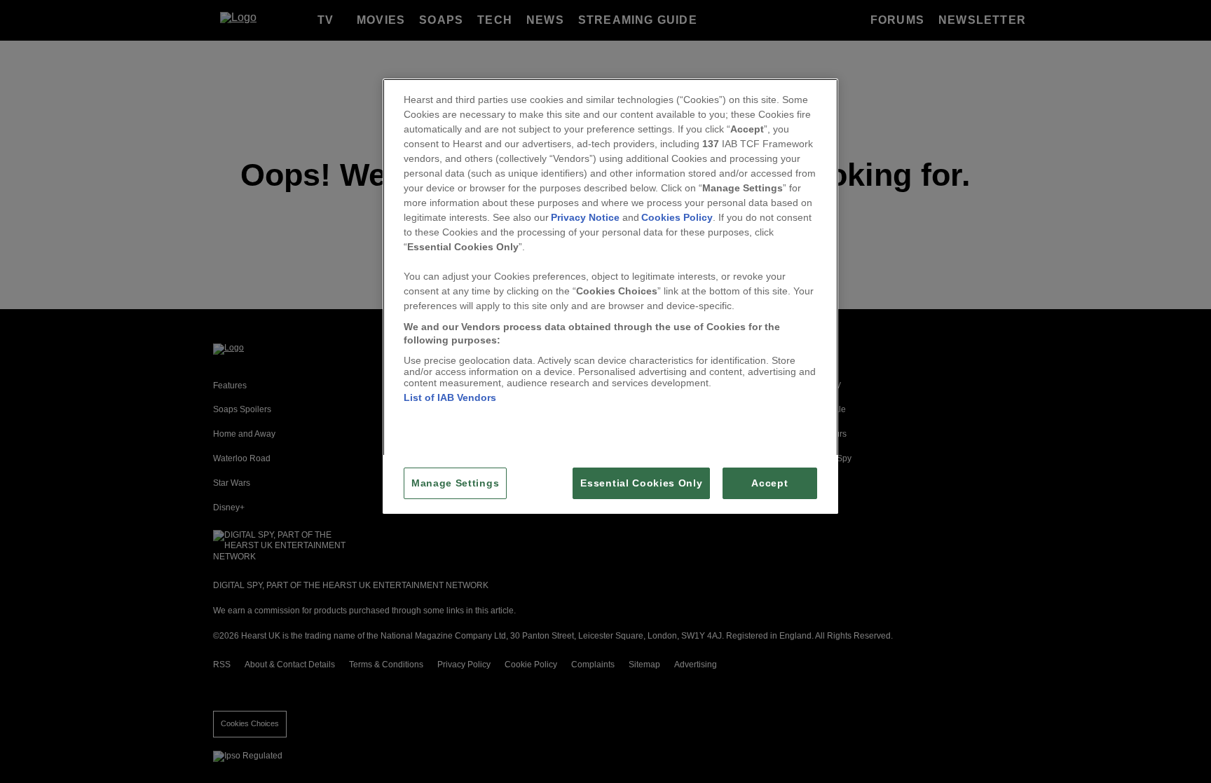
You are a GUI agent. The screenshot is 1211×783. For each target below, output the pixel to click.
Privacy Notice (585, 217)
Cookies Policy (677, 217)
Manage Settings (455, 483)
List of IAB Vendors (450, 397)
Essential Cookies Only (641, 483)
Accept (769, 483)
